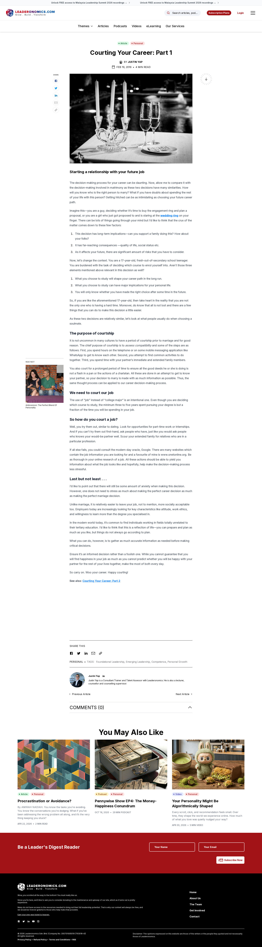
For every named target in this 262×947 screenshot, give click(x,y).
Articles (103, 26)
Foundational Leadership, (111, 661)
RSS (74, 940)
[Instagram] (38, 921)
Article (124, 43)
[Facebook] (19, 921)
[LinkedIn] (28, 921)
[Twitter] (23, 921)
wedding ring (169, 215)
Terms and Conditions (59, 940)
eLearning (153, 26)
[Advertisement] (131, 607)
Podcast (102, 794)
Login (240, 12)
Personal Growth (177, 661)
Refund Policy (40, 940)
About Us (195, 898)
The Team (196, 904)
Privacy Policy (24, 940)
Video (178, 794)
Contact (195, 916)
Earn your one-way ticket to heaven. (34, 914)
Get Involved (197, 910)
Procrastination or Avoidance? (44, 801)
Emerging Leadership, (138, 661)
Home (193, 892)
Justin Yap (135, 61)
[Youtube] (33, 921)
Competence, (159, 661)
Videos (136, 26)
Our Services (175, 26)
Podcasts (120, 26)
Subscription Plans (219, 13)
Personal (138, 43)
